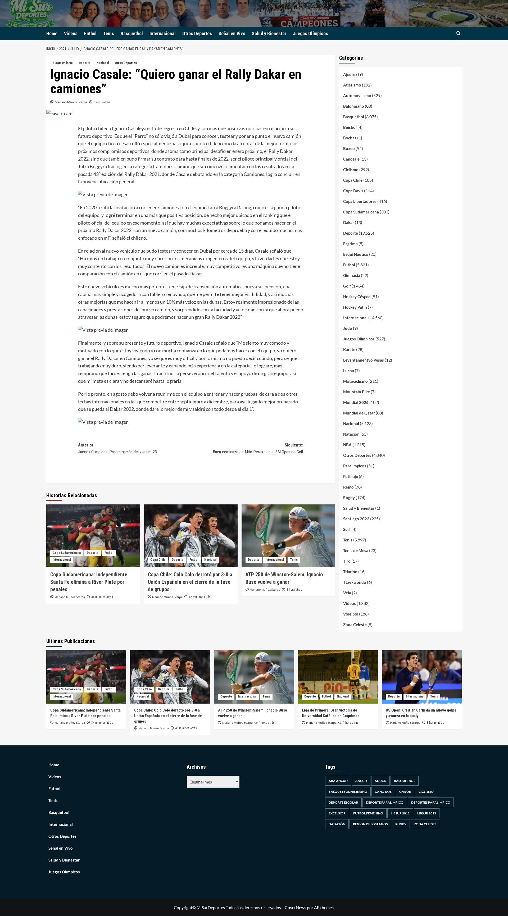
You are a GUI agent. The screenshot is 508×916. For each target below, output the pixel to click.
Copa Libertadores (360, 201)
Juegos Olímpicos (310, 33)
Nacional (103, 63)
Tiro (347, 561)
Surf (347, 529)
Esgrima (350, 243)
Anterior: (117, 448)
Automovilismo (63, 63)
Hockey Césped (357, 296)
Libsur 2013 (426, 813)
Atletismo (352, 85)
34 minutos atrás (102, 597)
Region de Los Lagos (370, 824)
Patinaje (350, 476)
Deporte (84, 63)
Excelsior (337, 813)
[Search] (458, 33)
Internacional (162, 33)
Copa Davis (353, 190)
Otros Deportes (197, 33)
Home (51, 33)
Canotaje (351, 159)
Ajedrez (350, 74)
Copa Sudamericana (67, 553)
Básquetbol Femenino (348, 792)
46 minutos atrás (200, 597)
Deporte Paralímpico (384, 802)
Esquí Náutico (355, 254)
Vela (347, 592)
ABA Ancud (338, 781)
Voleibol (350, 614)
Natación (351, 434)
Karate (349, 349)
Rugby (349, 497)
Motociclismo (355, 381)
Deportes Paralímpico (430, 802)
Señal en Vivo (232, 33)
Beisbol (350, 127)
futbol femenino (368, 813)
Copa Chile (158, 560)
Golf (347, 286)
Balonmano (353, 106)
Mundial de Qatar (359, 413)
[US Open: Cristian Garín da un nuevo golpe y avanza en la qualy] (422, 676)
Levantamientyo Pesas (363, 360)
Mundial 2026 (356, 402)
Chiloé (405, 792)
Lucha (348, 370)
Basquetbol (132, 33)
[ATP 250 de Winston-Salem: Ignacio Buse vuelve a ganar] (288, 535)
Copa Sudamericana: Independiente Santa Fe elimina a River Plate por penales (88, 582)
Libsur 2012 (400, 813)
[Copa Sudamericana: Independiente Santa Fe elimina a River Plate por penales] (93, 535)
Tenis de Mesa (355, 550)
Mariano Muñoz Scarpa (71, 102)
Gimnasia (351, 275)
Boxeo (349, 148)
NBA (347, 444)
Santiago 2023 (356, 518)
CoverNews (295, 907)
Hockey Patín (355, 307)
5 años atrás (102, 102)
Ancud (361, 781)
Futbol (90, 33)
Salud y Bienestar (269, 33)
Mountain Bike (356, 391)
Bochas (349, 137)
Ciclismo (351, 169)
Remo (348, 487)
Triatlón (350, 571)
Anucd (380, 781)
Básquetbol (404, 781)
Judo (347, 328)
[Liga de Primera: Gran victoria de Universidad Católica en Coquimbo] (338, 676)
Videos (71, 33)
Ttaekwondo (354, 582)
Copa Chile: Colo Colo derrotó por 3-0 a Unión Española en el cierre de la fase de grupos (190, 582)
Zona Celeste (355, 624)
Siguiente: (258, 448)
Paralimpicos (354, 465)
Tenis (108, 33)
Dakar (348, 222)
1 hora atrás (294, 589)
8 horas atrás (435, 722)
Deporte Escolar (343, 802)
